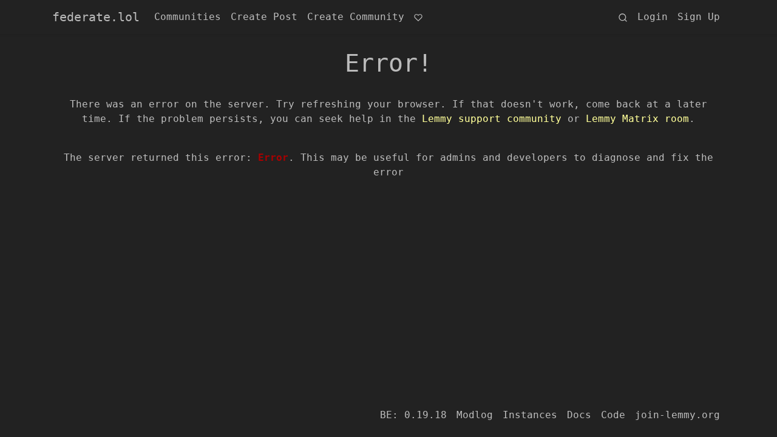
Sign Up (698, 16)
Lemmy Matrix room (637, 118)
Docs (579, 415)
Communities (187, 16)
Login (652, 16)
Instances (530, 415)
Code (613, 415)
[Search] (623, 17)
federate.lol (96, 17)
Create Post (264, 16)
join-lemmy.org (677, 415)
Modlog (474, 415)
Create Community (355, 16)
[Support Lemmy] (418, 17)
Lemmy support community (492, 118)
